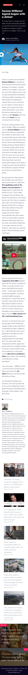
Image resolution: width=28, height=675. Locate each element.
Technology (8, 399)
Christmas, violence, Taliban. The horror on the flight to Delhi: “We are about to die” (14, 657)
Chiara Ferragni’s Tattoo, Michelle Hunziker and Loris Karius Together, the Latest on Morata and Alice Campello (13, 636)
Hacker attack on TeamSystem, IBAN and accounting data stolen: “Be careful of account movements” (13, 547)
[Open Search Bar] (20, 4)
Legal (20, 670)
